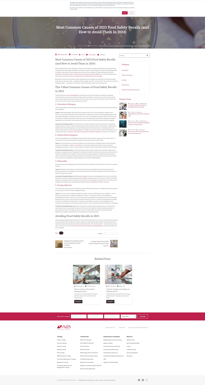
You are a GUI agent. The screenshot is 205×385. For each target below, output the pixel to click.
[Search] (147, 55)
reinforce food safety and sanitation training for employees (84, 131)
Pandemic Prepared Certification (131, 90)
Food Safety (125, 70)
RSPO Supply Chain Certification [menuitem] (89, 352)
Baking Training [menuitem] (61, 349)
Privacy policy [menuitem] (90, 380)
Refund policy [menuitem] (82, 380)
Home (79, 46)
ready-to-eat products (76, 145)
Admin (130, 112)
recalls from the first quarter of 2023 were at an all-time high (85, 76)
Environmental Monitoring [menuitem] (110, 349)
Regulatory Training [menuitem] (62, 362)
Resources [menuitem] (129, 356)
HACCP (143, 129)
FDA (143, 103)
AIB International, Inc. (72, 380)
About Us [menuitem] (129, 336)
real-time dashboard (72, 95)
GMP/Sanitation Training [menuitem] (64, 356)
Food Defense (125, 85)
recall (82, 54)
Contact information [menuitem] (109, 380)
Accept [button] (124, 13)
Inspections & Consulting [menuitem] (111, 336)
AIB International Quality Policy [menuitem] (89, 356)
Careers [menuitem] (129, 346)
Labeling (124, 80)
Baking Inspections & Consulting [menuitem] (112, 340)
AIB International (62, 54)
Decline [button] (131, 13)
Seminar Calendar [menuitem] (62, 343)
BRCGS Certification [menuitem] (85, 340)
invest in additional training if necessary (98, 182)
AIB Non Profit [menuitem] (131, 340)
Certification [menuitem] (84, 336)
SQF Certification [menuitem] (85, 349)
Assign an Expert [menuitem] (108, 343)
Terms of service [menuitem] (99, 380)
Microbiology (144, 121)
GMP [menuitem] (104, 359)
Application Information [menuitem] (87, 362)
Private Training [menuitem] (61, 346)
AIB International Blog (90, 46)
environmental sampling (85, 178)
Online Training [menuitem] (61, 340)
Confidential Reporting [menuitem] (86, 359)
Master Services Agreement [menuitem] (87, 368)
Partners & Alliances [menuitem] (132, 352)
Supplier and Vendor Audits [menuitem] (110, 362)
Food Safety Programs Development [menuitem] (113, 356)
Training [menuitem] (59, 336)
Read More (78, 301)
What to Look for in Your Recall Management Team (84, 290)
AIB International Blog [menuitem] (133, 343)
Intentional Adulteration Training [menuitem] (66, 359)
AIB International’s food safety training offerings (88, 226)
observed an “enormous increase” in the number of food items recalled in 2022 (76, 74)
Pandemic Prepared (127, 75)
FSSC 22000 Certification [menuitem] (87, 343)
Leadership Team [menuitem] (131, 349)
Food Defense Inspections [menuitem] (110, 352)
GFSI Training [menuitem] (60, 352)
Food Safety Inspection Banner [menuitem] (111, 346)
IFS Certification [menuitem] (84, 346)
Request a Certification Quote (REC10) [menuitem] (90, 365)
